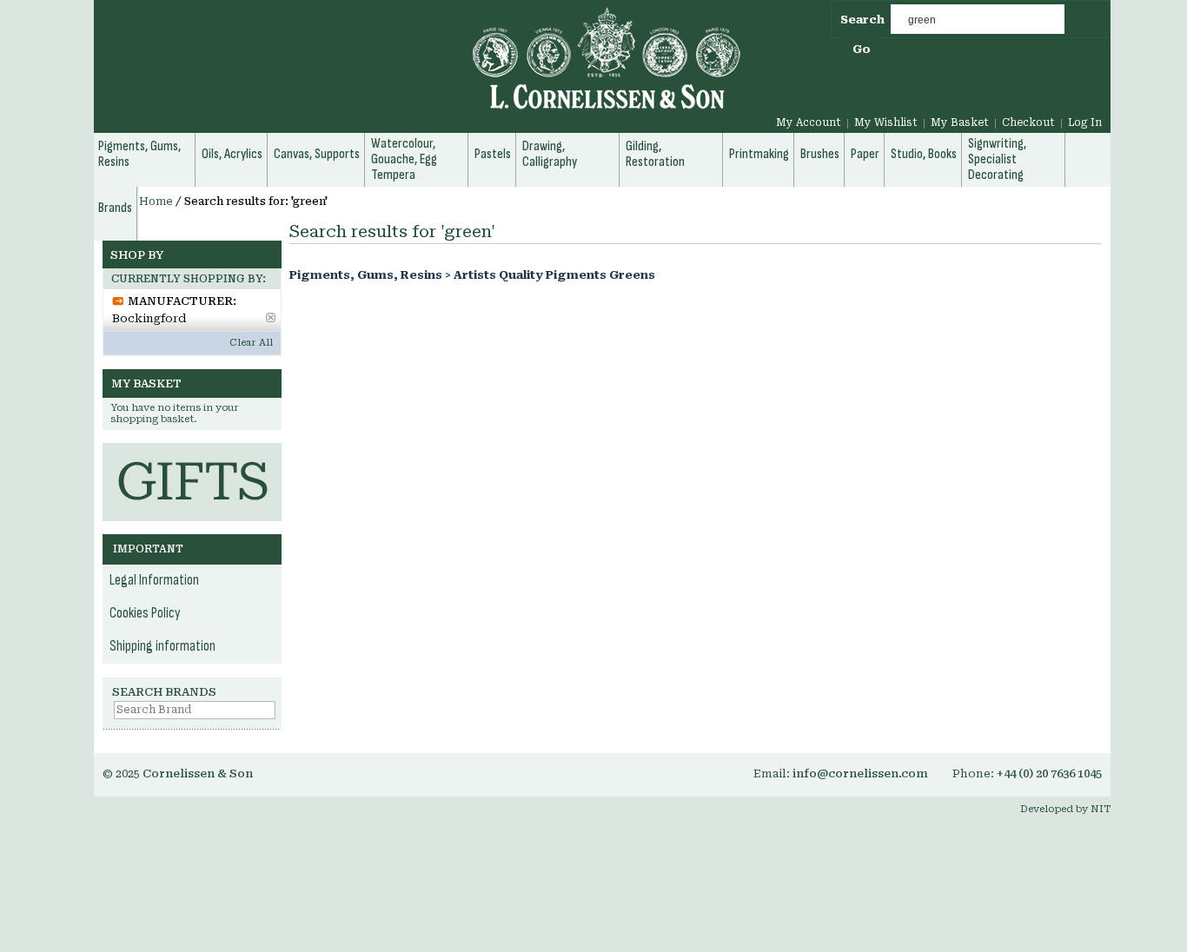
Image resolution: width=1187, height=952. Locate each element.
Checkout (1028, 122)
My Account (808, 122)
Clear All (251, 342)
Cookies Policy (145, 613)
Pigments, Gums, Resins (365, 274)
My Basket (960, 122)
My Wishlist (886, 122)
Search (862, 19)
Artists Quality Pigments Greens (554, 274)
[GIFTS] (192, 451)
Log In (1085, 122)
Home (156, 201)
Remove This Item (270, 317)
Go (861, 49)
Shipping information (162, 646)
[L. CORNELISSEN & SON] (420, 68)
